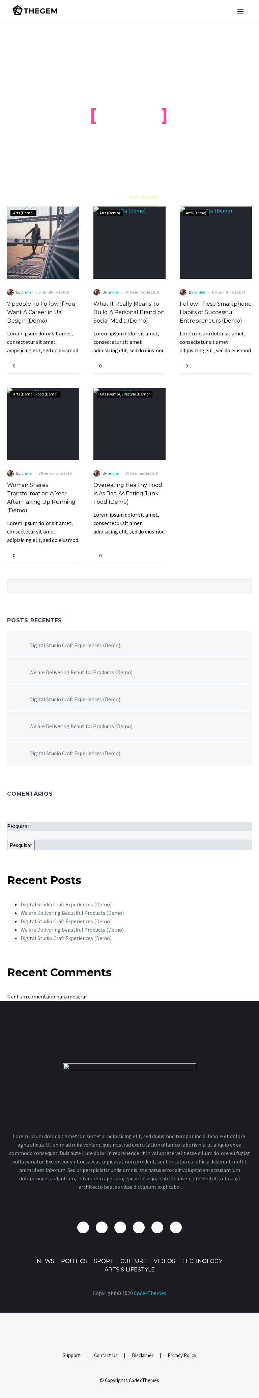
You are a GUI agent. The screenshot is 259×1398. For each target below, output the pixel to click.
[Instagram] (134, 1331)
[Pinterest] (142, 1331)
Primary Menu (240, 11)
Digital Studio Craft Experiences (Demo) (74, 645)
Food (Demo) (46, 393)
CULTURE (133, 1261)
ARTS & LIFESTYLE (130, 1269)
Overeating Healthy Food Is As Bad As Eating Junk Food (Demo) (127, 493)
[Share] (77, 365)
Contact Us (106, 1355)
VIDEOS (164, 1261)
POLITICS (74, 1261)
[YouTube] (151, 1331)
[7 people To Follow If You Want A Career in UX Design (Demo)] (43, 243)
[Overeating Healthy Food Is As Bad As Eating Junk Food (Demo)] (129, 424)
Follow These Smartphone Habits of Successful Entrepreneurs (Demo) (216, 312)
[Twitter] (125, 1331)
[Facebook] (107, 1331)
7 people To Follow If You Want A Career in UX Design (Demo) (41, 312)
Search (244, 585)
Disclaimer (142, 1355)
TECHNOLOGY (202, 1261)
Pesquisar (18, 826)
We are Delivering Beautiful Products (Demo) (81, 672)
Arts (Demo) (23, 212)
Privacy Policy (182, 1355)
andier (27, 292)
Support (71, 1355)
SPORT (104, 1261)
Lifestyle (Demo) (136, 393)
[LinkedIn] (116, 1331)
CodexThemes (150, 1293)
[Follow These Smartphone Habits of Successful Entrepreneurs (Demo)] (216, 243)
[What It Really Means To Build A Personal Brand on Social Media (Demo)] (129, 243)
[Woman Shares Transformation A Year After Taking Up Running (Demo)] (43, 424)
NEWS (45, 1261)
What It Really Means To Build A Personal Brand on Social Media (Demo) (129, 312)
